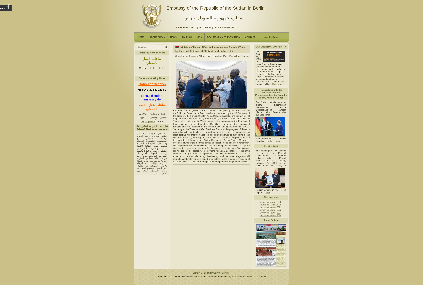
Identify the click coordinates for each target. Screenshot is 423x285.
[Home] (152, 15)
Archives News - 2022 (270, 210)
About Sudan (157, 37)
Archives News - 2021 (271, 207)
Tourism (187, 37)
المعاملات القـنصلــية (269, 37)
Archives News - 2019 (270, 202)
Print (231, 51)
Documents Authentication (223, 37)
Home (141, 37)
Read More (277, 84)
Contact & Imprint (201, 273)
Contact (250, 37)
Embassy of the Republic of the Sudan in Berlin (215, 8)
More (278, 141)
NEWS (173, 37)
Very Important (148, 121)
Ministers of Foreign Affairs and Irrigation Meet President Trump (213, 47)
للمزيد (155, 173)
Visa (199, 37)
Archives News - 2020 (270, 204)
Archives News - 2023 (270, 213)
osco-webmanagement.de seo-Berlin (249, 276)
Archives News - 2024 (270, 215)
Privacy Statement (220, 273)
